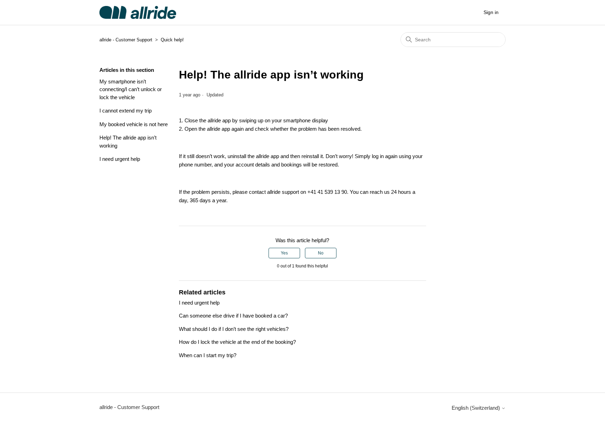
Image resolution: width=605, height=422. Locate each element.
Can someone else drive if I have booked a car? (233, 316)
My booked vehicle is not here (133, 124)
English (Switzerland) (476, 408)
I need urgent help (119, 159)
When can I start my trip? (207, 355)
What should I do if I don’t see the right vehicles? (233, 329)
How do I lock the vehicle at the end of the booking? (237, 342)
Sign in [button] (491, 12)
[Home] (137, 12)
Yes (284, 253)
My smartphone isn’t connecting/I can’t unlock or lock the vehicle (130, 89)
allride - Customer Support (125, 39)
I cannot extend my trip (125, 111)
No (321, 253)
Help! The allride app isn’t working (128, 142)
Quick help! (172, 39)
